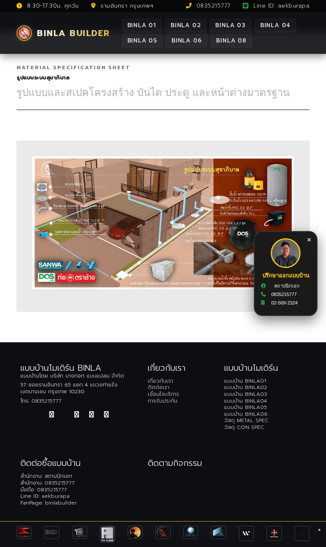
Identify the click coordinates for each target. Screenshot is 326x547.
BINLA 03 (230, 25)
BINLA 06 (186, 40)
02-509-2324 (284, 303)
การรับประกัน (162, 401)
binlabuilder (61, 503)
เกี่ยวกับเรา (160, 381)
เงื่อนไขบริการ (163, 394)
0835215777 (212, 6)
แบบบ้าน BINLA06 (245, 414)
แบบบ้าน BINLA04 (245, 401)
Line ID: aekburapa (280, 6)
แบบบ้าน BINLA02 (245, 387)
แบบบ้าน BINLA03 (245, 394)
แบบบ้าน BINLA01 (245, 381)
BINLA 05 (142, 40)
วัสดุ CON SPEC (244, 427)
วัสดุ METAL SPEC (246, 420)
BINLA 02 (186, 25)
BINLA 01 (141, 25)
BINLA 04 (275, 25)
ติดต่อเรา (158, 387)
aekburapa (56, 496)
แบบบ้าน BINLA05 (245, 407)
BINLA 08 (231, 40)
